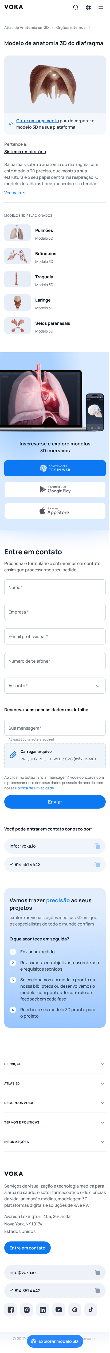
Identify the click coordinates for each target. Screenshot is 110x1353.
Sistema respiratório (25, 152)
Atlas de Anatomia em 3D (26, 27)
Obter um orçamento (37, 121)
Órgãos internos (71, 27)
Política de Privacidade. (35, 787)
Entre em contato (27, 1248)
